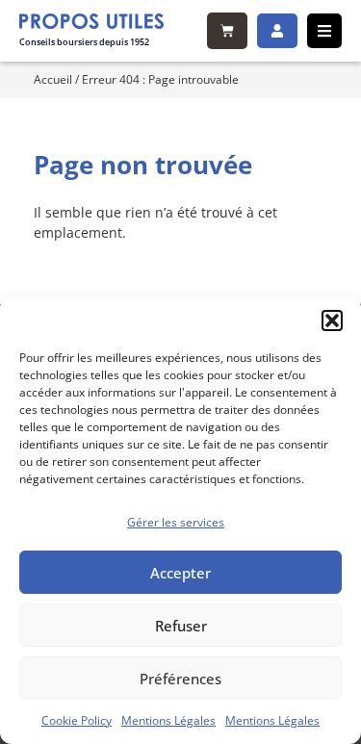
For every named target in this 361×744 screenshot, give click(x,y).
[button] (332, 320)
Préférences (180, 678)
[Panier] (227, 31)
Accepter (180, 572)
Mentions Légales (168, 720)
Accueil (53, 79)
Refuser (181, 625)
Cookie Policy (76, 720)
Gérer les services (175, 522)
